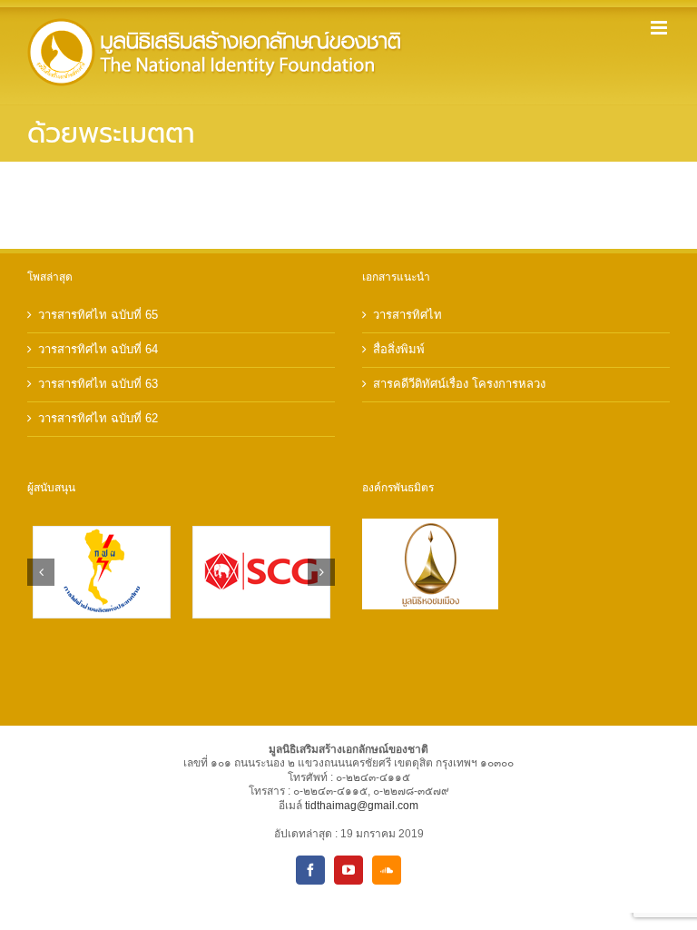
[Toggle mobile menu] (660, 27)
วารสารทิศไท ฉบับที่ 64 (98, 349)
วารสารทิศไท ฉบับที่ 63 (98, 384)
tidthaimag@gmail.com (361, 805)
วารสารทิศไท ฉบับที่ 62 (98, 418)
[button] (40, 572)
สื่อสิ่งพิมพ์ (399, 349)
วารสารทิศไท (407, 315)
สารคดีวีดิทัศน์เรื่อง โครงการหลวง (459, 384)
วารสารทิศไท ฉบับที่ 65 (98, 315)
